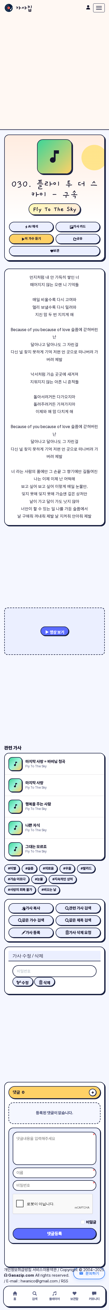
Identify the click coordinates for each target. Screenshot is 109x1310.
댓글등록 (54, 1233)
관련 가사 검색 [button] (80, 908)
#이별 (12, 868)
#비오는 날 (49, 890)
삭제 (46, 982)
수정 (25, 982)
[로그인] (88, 7)
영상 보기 (56, 632)
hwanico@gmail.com (39, 1281)
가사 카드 (79, 226)
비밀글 (91, 1222)
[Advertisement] (54, 72)
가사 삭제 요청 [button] (80, 932)
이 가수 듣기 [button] (33, 238)
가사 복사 (33, 908)
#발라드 (86, 868)
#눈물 (39, 879)
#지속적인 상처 (62, 879)
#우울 (67, 868)
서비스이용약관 (45, 1269)
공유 (80, 238)
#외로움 (48, 868)
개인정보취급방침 (17, 1269)
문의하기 (92, 1273)
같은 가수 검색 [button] (33, 920)
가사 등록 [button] (33, 932)
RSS (64, 1281)
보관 (56, 251)
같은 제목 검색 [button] (80, 920)
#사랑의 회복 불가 (20, 890)
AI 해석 (33, 226)
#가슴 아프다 (16, 879)
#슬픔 (29, 868)
